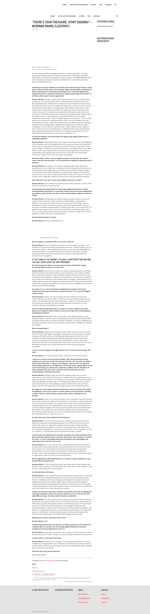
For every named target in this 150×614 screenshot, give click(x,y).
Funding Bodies (84, 598)
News (64, 4)
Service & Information (79, 4)
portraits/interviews (50, 69)
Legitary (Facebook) (38, 571)
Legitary (34, 568)
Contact (108, 4)
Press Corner (83, 602)
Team (103, 594)
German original (50, 560)
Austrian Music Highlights (105, 40)
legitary (38, 574)
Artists (93, 4)
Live (100, 4)
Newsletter (105, 598)
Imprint (104, 602)
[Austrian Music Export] (33, 16)
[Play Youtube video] (106, 29)
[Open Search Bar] (115, 4)
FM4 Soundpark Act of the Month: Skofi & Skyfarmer (78, 581)
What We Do (83, 594)
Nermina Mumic (48, 574)
